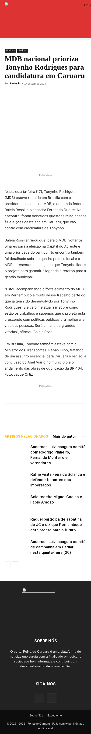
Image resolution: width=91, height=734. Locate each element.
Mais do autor (64, 436)
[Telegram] (20, 94)
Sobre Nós (36, 715)
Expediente (54, 715)
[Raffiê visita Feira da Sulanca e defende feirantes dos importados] (16, 480)
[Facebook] (30, 94)
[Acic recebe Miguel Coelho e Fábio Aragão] (16, 502)
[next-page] (15, 564)
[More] (52, 94)
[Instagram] (51, 698)
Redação (15, 83)
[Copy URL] (41, 94)
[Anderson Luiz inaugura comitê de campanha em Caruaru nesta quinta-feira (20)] (16, 547)
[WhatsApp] (9, 94)
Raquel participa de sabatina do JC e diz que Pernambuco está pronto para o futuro (56, 524)
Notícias (10, 50)
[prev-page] (7, 564)
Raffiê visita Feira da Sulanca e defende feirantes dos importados (57, 479)
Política (23, 50)
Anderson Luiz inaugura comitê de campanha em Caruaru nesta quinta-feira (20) (58, 547)
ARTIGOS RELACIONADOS (26, 436)
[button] (7, 32)
